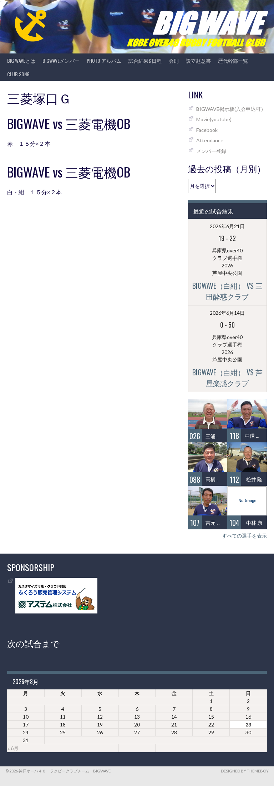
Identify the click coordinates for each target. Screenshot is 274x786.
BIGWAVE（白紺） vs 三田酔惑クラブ (227, 291)
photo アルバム (104, 60)
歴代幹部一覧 (233, 60)
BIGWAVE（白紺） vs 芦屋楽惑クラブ (227, 377)
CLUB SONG (18, 74)
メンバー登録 (211, 151)
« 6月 (13, 748)
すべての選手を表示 (244, 536)
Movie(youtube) (214, 119)
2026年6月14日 (227, 313)
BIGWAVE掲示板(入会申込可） (231, 109)
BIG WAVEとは (21, 60)
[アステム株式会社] (56, 611)
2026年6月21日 (227, 226)
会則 (174, 60)
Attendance (209, 140)
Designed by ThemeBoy (245, 771)
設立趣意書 (198, 60)
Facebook (207, 130)
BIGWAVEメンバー (61, 60)
